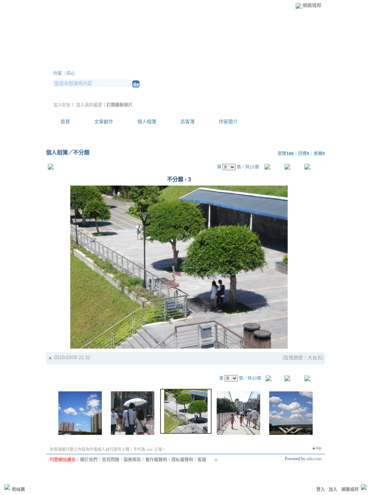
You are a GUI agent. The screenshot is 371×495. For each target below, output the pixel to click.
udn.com (314, 458)
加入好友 (62, 105)
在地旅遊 (293, 357)
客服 (201, 459)
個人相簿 (146, 121)
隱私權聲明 (182, 459)
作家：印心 (64, 73)
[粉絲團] (7, 487)
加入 (333, 489)
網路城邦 (312, 5)
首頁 (65, 121)
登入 (320, 489)
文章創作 (103, 121)
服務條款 (132, 459)
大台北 (315, 357)
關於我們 (88, 459)
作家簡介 (228, 121)
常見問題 (110, 459)
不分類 (81, 152)
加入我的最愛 (89, 105)
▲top (316, 447)
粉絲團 (18, 489)
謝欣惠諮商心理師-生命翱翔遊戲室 (136, 65)
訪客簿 (187, 121)
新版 (247, 65)
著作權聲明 (156, 459)
